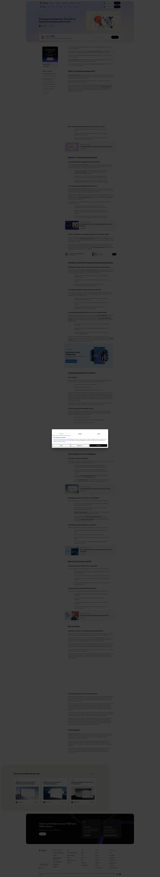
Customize (79, 445)
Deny (61, 445)
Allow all (98, 445)
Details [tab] (80, 433)
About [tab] (98, 433)
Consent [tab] (61, 433)
